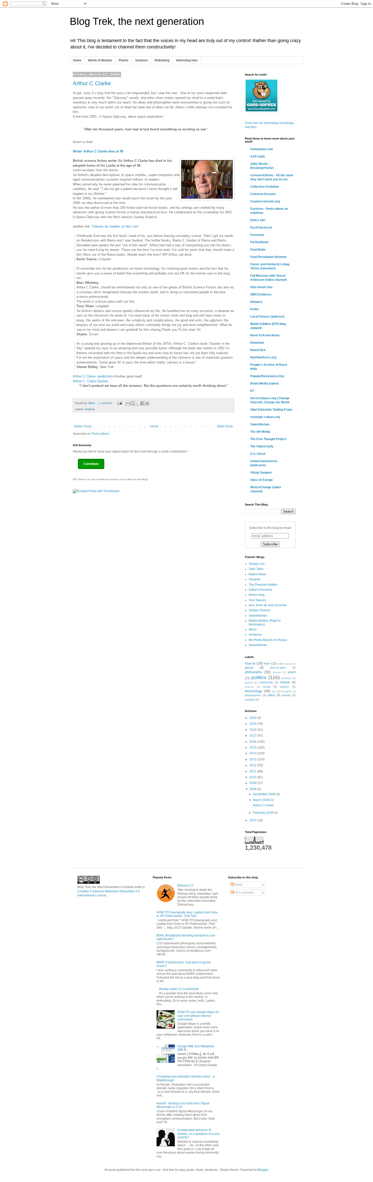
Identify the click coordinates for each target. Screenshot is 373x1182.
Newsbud (257, 342)
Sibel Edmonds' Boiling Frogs (271, 409)
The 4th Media (260, 431)
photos (277, 672)
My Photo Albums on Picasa (268, 640)
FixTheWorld (259, 242)
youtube (250, 699)
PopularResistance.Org (267, 376)
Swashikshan (259, 424)
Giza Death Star (261, 287)
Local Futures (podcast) (267, 316)
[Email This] (127, 403)
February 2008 (263, 812)
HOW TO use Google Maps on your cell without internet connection (198, 1015)
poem (292, 672)
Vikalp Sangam (261, 472)
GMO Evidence (261, 294)
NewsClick (258, 350)
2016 (253, 741)
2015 (253, 747)
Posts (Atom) (100, 434)
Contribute (91, 464)
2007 (253, 820)
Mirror (253, 629)
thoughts (286, 691)
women (286, 695)
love (267, 663)
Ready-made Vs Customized (179, 989)
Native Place (257, 574)
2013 (253, 759)
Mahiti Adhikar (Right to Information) (265, 622)
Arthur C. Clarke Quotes (90, 381)
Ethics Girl (257, 220)
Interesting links (187, 60)
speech (284, 686)
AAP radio (257, 156)
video (271, 695)
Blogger (263, 1170)
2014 (253, 753)
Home (77, 60)
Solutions (141, 60)
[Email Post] (119, 403)
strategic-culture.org (265, 417)
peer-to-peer (278, 667)
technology (253, 691)
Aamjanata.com (261, 149)
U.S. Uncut (257, 454)
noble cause (284, 663)
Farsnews (257, 235)
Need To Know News (265, 335)
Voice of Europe (261, 480)
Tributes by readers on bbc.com (115, 226)
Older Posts (225, 426)
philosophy (253, 672)
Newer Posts (83, 426)
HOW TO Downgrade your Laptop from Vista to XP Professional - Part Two (187, 914)
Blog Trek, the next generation (137, 21)
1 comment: (105, 403)
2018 (253, 730)
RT (252, 391)
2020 (253, 718)
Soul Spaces (257, 600)
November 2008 (264, 794)
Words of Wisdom (100, 60)
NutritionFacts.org (263, 357)
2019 (253, 723)
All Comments (244, 892)
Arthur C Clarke (92, 83)
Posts (238, 884)
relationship (266, 682)
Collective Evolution (264, 186)
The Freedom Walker (263, 584)
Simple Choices (259, 610)
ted (274, 691)
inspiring (89, 409)
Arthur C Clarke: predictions (93, 376)
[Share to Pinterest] (147, 403)
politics (258, 677)
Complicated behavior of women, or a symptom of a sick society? (198, 1133)
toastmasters (253, 695)
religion (285, 682)
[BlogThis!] (132, 403)
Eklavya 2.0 (185, 885)
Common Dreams (263, 194)
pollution (286, 678)
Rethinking (162, 60)
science (249, 686)
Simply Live (257, 564)
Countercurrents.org (265, 201)
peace (249, 667)
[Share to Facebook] (142, 403)
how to (250, 663)
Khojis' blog (257, 595)
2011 (253, 771)
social (266, 686)
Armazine (255, 634)
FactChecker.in (261, 227)
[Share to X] (137, 403)
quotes (249, 682)
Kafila (254, 309)
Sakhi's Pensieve (260, 590)
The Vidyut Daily (262, 446)
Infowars (256, 302)
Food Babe (258, 249)
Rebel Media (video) (264, 383)
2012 (253, 765)
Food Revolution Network (268, 257)
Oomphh (255, 579)
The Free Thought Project (268, 439)
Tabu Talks (256, 569)
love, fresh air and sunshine (268, 605)
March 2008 (261, 800)
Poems (123, 60)
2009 (253, 783)
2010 (253, 777)
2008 (253, 789)
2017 (253, 735)
